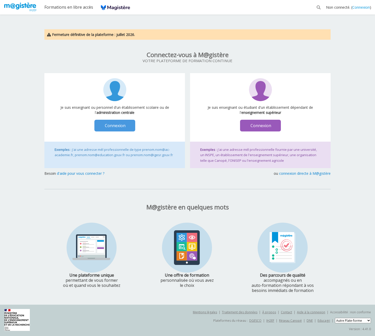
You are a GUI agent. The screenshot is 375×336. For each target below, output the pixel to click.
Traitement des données (239, 312)
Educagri (324, 320)
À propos (269, 312)
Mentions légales (205, 312)
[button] (318, 7)
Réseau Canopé (290, 320)
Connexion (361, 7)
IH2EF (270, 320)
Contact (286, 312)
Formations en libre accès (68, 7)
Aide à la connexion (311, 312)
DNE (310, 320)
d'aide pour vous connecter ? (81, 173)
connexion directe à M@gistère (305, 173)
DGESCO (255, 320)
